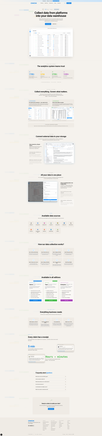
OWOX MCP (44, 423)
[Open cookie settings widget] (1, 435)
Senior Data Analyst (53, 423)
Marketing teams (53, 428)
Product (51, 9)
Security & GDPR (71, 434)
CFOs (51, 427)
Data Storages (44, 428)
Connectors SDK (61, 423)
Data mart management (46, 424)
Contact (68, 428)
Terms (67, 434)
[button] (42, 3)
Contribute (60, 424)
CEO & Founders (53, 424)
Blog (67, 424)
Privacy (64, 434)
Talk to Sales (51, 300)
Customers (68, 423)
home (48, 9)
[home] (34, 3)
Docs (59, 427)
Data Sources (44, 427)
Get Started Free (35, 300)
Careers (68, 427)
